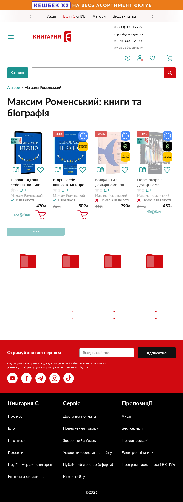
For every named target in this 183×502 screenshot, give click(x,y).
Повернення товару (80, 428)
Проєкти (15, 452)
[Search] (170, 72)
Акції (126, 416)
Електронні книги (137, 452)
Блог (12, 428)
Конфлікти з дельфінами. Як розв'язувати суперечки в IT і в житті (111, 182)
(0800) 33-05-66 (128, 27)
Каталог (18, 73)
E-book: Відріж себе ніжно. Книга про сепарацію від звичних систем (27, 182)
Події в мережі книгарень (31, 464)
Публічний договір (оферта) (88, 464)
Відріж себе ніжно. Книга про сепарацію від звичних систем (68, 182)
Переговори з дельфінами (149, 182)
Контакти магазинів (26, 476)
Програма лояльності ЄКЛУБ (148, 464)
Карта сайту (74, 476)
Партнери (17, 440)
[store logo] (53, 36)
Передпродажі (135, 440)
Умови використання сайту (87, 452)
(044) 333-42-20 (128, 40)
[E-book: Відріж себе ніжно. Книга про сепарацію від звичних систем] (28, 153)
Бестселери (132, 428)
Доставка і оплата (79, 416)
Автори (13, 87)
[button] (40, 169)
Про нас (15, 416)
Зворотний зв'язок (79, 440)
